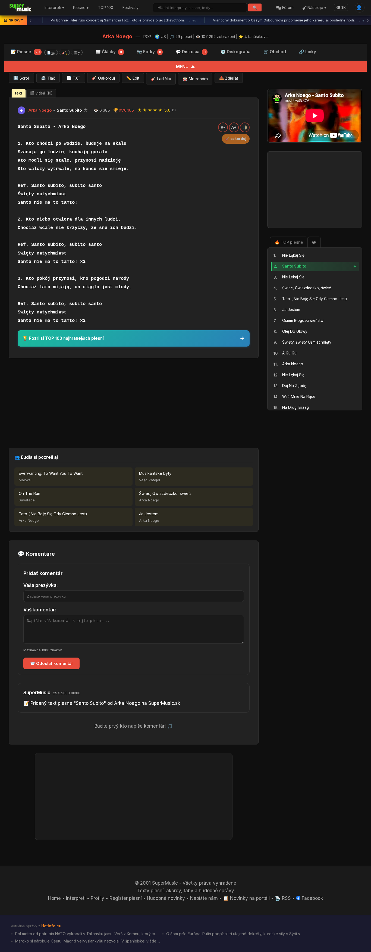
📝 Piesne (45, 52)
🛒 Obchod (274, 51)
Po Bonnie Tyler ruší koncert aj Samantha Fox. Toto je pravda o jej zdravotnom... (113, 20)
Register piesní (125, 898)
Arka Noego (117, 36)
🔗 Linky (307, 51)
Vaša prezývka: (40, 585)
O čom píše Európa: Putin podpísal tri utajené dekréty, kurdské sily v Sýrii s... (233, 933)
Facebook (311, 898)
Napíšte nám (204, 898)
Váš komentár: (39, 609)
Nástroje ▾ (316, 7)
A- (223, 127)
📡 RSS (283, 898)
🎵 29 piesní (180, 36)
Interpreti (76, 898)
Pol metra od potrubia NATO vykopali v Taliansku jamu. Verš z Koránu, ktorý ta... (86, 933)
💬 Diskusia (191, 51)
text (18, 93)
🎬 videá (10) (41, 93)
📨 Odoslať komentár (51, 663)
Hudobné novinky (166, 898)
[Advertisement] (133, 403)
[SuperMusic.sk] (20, 7)
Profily (97, 898)
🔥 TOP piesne (289, 242)
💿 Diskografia (235, 51)
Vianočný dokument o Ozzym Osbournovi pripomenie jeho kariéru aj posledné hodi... (279, 20)
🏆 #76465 (123, 110)
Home (54, 898)
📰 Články (109, 51)
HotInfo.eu (51, 925)
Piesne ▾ (81, 7)
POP (147, 36)
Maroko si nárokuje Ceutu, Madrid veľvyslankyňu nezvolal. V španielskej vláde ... (87, 941)
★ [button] (139, 110)
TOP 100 (105, 7)
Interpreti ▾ (54, 7)
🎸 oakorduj (235, 139)
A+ (234, 127)
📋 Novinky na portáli (246, 898)
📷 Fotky (149, 51)
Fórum (287, 7)
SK (343, 7)
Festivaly (130, 7)
